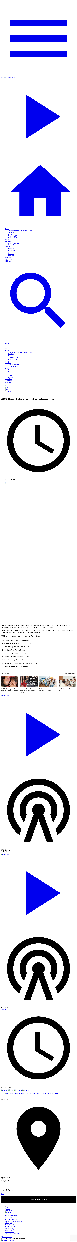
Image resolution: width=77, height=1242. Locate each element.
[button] (9, 684)
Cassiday (11, 232)
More (2, 1194)
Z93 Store (8, 261)
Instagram (11, 250)
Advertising (8, 259)
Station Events (13, 245)
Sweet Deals (8, 257)
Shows (7, 229)
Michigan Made (12, 238)
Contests (7, 239)
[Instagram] (8, 389)
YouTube (11, 254)
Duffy (10, 234)
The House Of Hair (13, 236)
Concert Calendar (13, 243)
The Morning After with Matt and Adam (20, 230)
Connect (7, 247)
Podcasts (11, 255)
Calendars (8, 241)
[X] (7, 387)
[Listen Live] (38, 733)
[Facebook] (8, 386)
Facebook (11, 248)
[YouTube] (8, 391)
